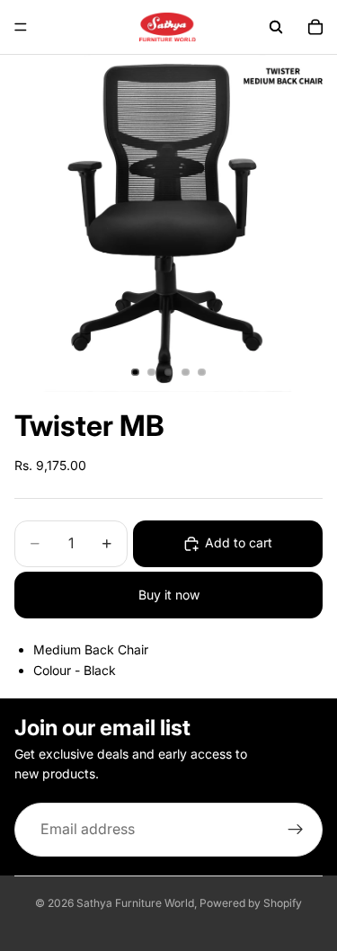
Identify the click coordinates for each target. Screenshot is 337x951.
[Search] (276, 27)
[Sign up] (296, 830)
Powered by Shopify (251, 903)
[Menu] (20, 27)
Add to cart (238, 542)
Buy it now (169, 594)
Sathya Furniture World (135, 903)
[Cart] (315, 27)
